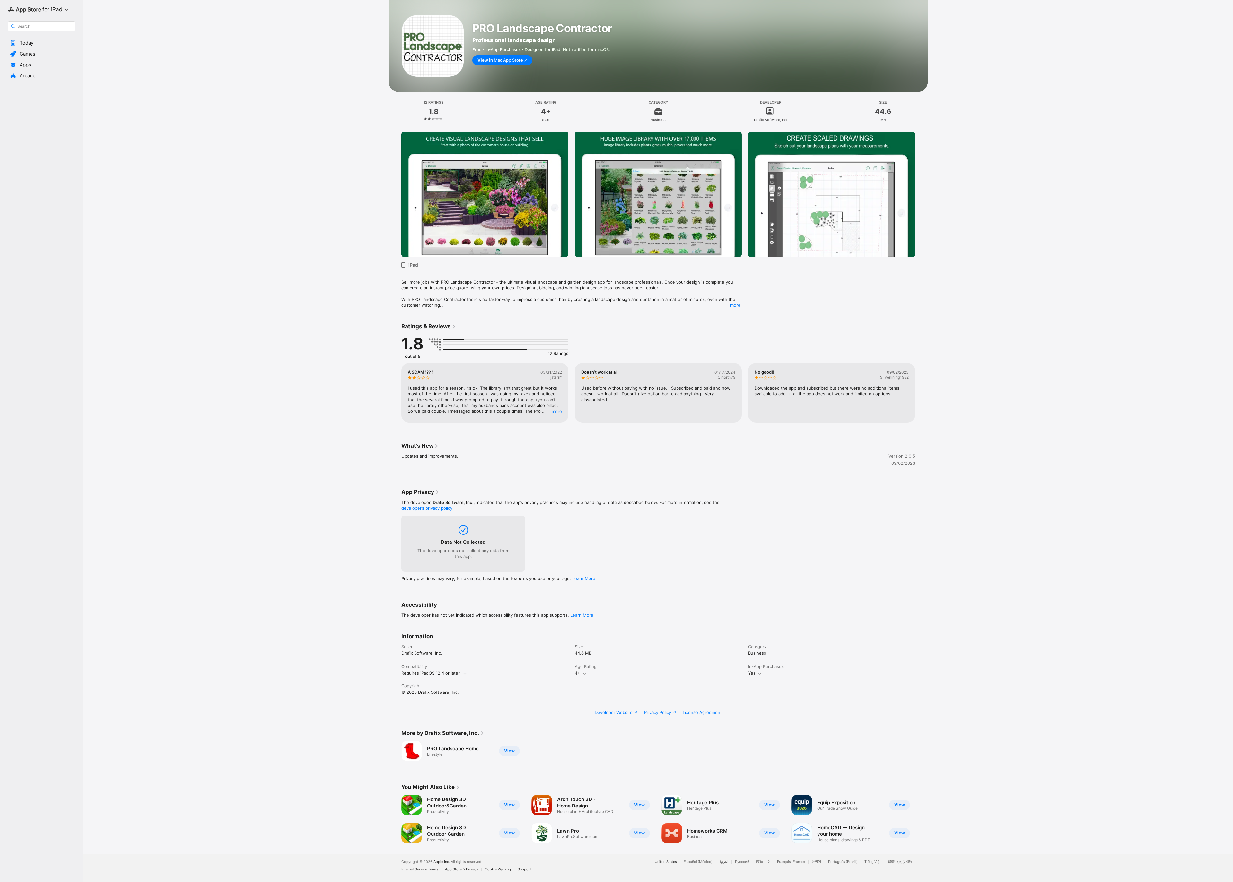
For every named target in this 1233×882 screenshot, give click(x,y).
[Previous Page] (394, 194)
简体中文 (763, 862)
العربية (723, 862)
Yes (752, 672)
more (735, 305)
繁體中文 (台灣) (900, 862)
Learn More (583, 578)
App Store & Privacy (461, 869)
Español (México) (698, 862)
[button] (41, 43)
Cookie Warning (498, 869)
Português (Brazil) (843, 862)
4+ (577, 672)
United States (666, 862)
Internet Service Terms (419, 869)
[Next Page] (921, 194)
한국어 (816, 862)
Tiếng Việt (872, 862)
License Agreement (702, 712)
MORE (557, 411)
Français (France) (791, 862)
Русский (742, 862)
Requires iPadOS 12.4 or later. (431, 672)
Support (524, 869)
